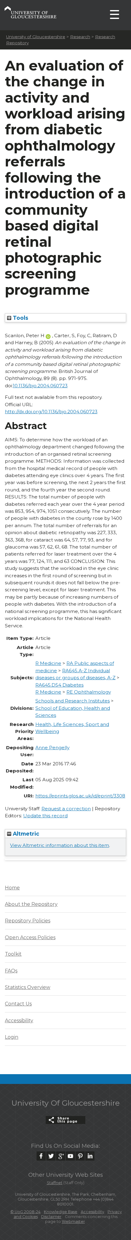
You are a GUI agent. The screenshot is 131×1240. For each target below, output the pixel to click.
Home (12, 888)
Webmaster (73, 1221)
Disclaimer (51, 1216)
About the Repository (31, 904)
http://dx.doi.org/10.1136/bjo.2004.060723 (51, 411)
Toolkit (13, 954)
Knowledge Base (60, 1211)
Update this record (45, 816)
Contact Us (18, 1004)
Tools (19, 318)
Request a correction (66, 808)
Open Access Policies (30, 937)
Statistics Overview (27, 987)
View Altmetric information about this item (59, 845)
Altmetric (25, 833)
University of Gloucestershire (35, 36)
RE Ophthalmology (88, 692)
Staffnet (54, 1182)
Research (80, 36)
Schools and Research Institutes (72, 701)
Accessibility (19, 1020)
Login (11, 1037)
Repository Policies (27, 921)
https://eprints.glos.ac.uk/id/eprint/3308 (80, 796)
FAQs (11, 971)
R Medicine (48, 663)
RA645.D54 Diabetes (59, 685)
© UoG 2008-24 (25, 1211)
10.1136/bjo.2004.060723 (40, 385)
